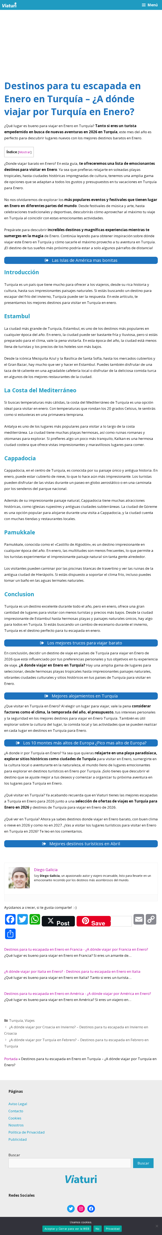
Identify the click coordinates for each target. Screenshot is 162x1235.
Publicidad (17, 1139)
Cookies (14, 1118)
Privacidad (113, 1228)
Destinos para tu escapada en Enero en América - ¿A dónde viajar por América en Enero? (77, 993)
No (98, 1228)
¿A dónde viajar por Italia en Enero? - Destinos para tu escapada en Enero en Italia (72, 971)
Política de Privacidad (26, 1132)
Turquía (16, 1020)
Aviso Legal (17, 1103)
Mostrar (24, 152)
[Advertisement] (81, 41)
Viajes (30, 1020)
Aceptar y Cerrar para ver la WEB (67, 1228)
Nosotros (16, 1125)
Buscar (14, 1154)
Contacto (15, 1111)
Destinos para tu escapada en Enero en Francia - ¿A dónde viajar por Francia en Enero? (76, 949)
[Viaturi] (9, 5)
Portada (11, 1058)
